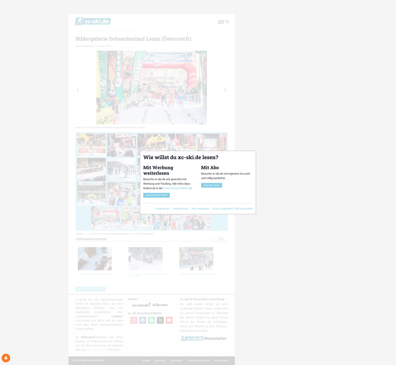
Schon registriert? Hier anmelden (232, 208)
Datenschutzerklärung (177, 188)
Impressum (163, 208)
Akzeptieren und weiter (156, 195)
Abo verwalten (200, 208)
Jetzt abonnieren (211, 185)
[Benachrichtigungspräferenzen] (6, 358)
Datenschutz (180, 208)
